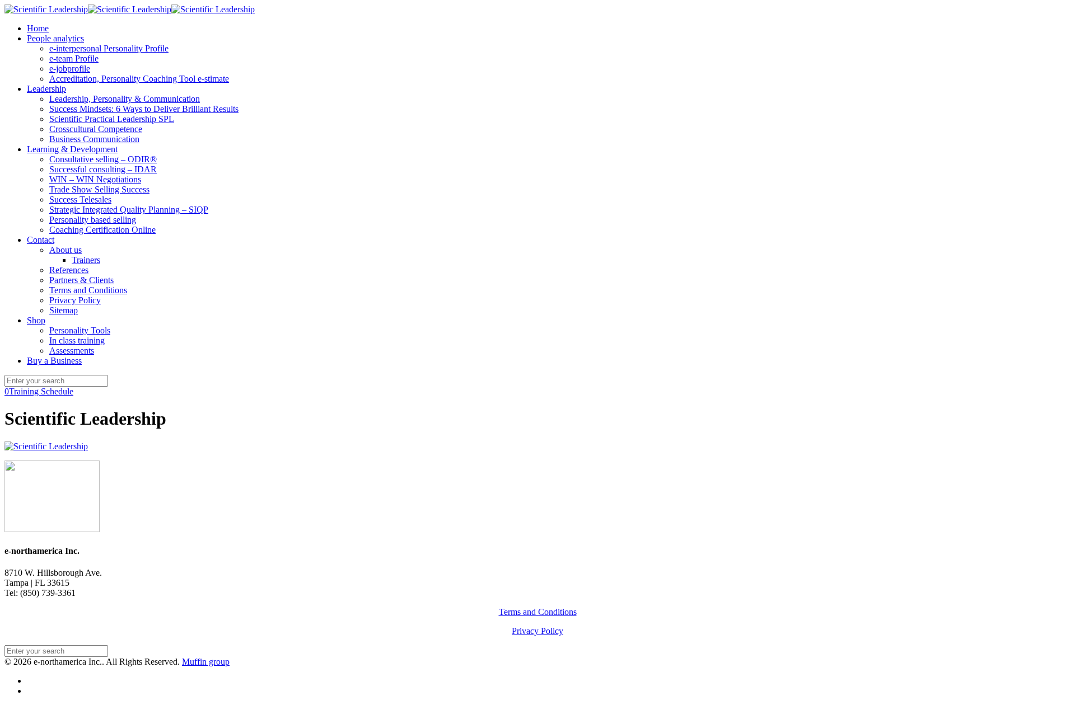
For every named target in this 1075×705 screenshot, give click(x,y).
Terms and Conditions (538, 612)
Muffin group (206, 661)
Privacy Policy (537, 631)
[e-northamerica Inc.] (129, 9)
